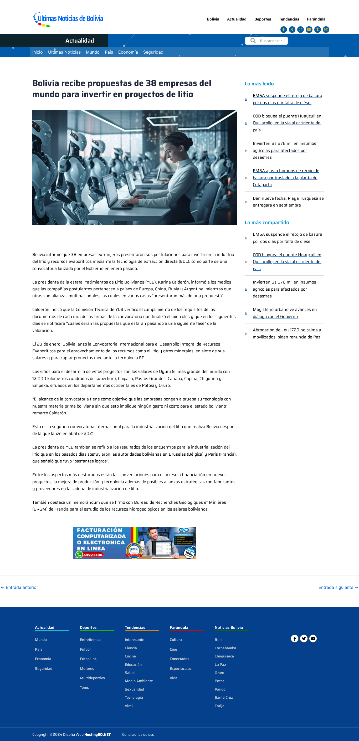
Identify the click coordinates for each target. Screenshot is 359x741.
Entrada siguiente (338, 587)
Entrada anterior (19, 587)
